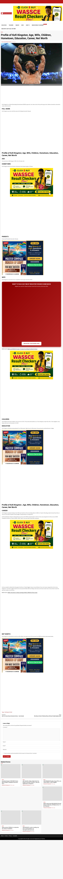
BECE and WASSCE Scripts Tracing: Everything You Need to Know (22, 349)
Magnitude (36, 838)
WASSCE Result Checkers (37, 25)
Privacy (10, 835)
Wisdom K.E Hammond (6, 785)
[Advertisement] (31, 95)
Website (4, 749)
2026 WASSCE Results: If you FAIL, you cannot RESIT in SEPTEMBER (52, 771)
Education (4, 25)
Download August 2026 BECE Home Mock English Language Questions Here (10, 771)
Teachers (11, 25)
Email (4, 745)
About (2, 835)
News (3, 779)
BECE (22, 25)
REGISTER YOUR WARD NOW (31, 343)
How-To (28, 25)
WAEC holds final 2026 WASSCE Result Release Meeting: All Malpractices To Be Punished (52, 794)
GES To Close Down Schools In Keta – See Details (13, 715)
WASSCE (17, 25)
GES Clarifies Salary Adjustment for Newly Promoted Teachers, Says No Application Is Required (31, 771)
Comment (5, 727)
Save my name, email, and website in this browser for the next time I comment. (20, 753)
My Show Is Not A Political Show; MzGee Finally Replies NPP (47, 715)
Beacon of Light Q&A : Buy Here (9, 28)
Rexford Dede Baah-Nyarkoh (7, 41)
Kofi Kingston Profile (8, 712)
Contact (6, 835)
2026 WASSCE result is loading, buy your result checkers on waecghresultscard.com (31, 817)
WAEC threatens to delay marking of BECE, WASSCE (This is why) (22, 592)
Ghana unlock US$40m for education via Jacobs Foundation (10, 817)
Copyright (15, 835)
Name (4, 741)
